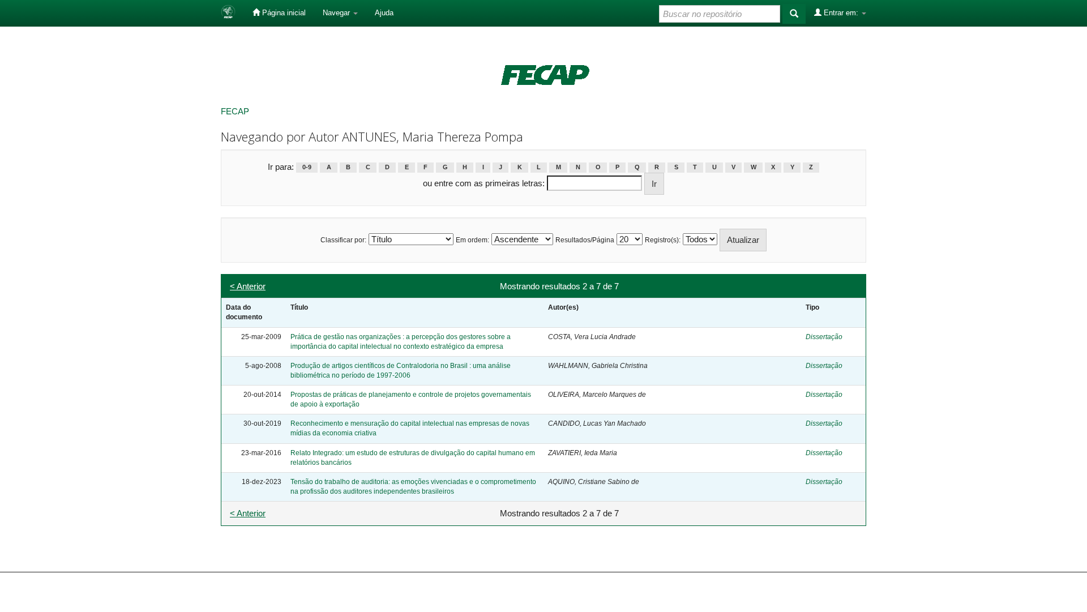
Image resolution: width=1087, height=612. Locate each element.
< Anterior (248, 286)
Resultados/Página (584, 240)
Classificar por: (343, 240)
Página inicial (283, 12)
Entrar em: (841, 12)
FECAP (235, 111)
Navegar (337, 12)
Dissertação (824, 337)
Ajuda (384, 12)
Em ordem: (472, 240)
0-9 (306, 167)
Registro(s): (663, 240)
